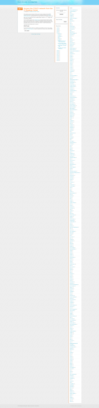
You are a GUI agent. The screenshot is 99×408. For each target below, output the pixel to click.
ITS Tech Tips (72, 186)
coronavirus (71, 89)
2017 (58, 54)
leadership (71, 195)
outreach (71, 254)
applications (71, 31)
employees (71, 126)
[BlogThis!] (25, 30)
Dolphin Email (72, 113)
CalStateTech (72, 53)
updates (71, 363)
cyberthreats (72, 98)
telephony (71, 348)
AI (70, 22)
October (59, 35)
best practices (72, 42)
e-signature (71, 120)
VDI (70, 370)
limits (70, 198)
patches (71, 258)
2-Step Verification (72, 11)
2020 (58, 50)
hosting (71, 168)
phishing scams (72, 264)
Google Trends (72, 154)
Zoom (71, 400)
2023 (58, 30)
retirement (71, 298)
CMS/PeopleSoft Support (73, 79)
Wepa (71, 389)
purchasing (71, 288)
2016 (58, 55)
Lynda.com (71, 206)
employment (72, 127)
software (71, 321)
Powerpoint (71, 273)
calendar (71, 52)
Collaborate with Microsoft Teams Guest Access (62, 41)
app (70, 30)
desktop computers (73, 105)
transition (71, 359)
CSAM (71, 94)
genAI (71, 149)
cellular (71, 57)
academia (71, 15)
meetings (71, 210)
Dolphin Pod (71, 115)
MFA (70, 212)
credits (71, 93)
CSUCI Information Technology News (27, 2)
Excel (71, 135)
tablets (71, 339)
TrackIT (71, 356)
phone (71, 265)
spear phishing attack (73, 324)
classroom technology (73, 75)
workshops (71, 398)
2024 (58, 29)
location (71, 205)
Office (71, 242)
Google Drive (72, 153)
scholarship (71, 302)
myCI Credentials (72, 231)
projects (71, 287)
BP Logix (71, 45)
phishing (71, 262)
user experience (72, 367)
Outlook (71, 253)
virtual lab (71, 375)
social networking (72, 320)
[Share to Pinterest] (28, 30)
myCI (70, 228)
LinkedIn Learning (72, 202)
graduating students (73, 157)
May (59, 37)
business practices (72, 48)
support (71, 335)
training (71, 357)
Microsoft (71, 213)
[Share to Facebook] (27, 30)
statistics (71, 328)
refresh (71, 292)
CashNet (71, 56)
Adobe (71, 19)
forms (71, 145)
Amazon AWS (72, 26)
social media (72, 318)
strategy (71, 332)
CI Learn (71, 68)
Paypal (71, 261)
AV (70, 37)
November (59, 33)
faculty (71, 138)
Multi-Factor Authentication (74, 227)
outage (71, 250)
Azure (71, 41)
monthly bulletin (72, 221)
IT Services (71, 182)
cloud (70, 78)
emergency (71, 124)
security (71, 303)
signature (71, 314)
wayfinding (71, 385)
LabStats (71, 191)
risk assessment (72, 299)
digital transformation (73, 109)
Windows (71, 390)
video (70, 372)
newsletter (71, 239)
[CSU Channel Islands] (24, 0)
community (71, 83)
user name (71, 368)
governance (71, 156)
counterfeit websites (73, 90)
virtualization (72, 378)
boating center (32, 11)
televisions (71, 349)
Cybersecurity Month (73, 97)
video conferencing (72, 374)
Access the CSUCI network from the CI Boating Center (38, 9)
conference (71, 87)
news (70, 238)
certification (71, 59)
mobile (71, 217)
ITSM (71, 187)
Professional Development (74, 284)
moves (71, 224)
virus (70, 379)
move (71, 223)
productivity (71, 283)
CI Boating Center (36, 19)
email (70, 123)
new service (71, 236)
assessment (72, 34)
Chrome (71, 63)
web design (71, 386)
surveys (71, 336)
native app (71, 232)
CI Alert (71, 64)
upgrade (71, 364)
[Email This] (24, 30)
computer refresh (72, 85)
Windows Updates (72, 393)
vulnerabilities (72, 383)
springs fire (71, 325)
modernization (72, 220)
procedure (71, 279)
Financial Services (72, 142)
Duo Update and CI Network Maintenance (62, 48)
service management (73, 309)
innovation (71, 176)
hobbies (71, 165)
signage (71, 313)
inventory (71, 179)
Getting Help (72, 150)
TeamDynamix (72, 345)
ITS (70, 183)
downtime (71, 116)
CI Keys (71, 67)
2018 (58, 53)
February (59, 38)
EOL (70, 131)
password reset (72, 257)
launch (71, 194)
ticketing (71, 352)
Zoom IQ (71, 401)
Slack (71, 317)
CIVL (70, 74)
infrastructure (72, 175)
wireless (38, 11)
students (71, 333)
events (71, 134)
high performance (72, 164)
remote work (72, 295)
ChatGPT (71, 60)
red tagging (71, 291)
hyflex (71, 169)
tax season (71, 340)
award (71, 38)
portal (71, 272)
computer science (72, 86)
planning (71, 269)
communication (72, 82)
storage (71, 329)
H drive (71, 161)
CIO (70, 72)
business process (72, 49)
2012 (58, 60)
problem (71, 277)
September (59, 36)
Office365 (71, 243)
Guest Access (72, 160)
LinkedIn (71, 201)
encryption (71, 128)
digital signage (72, 108)
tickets (71, 353)
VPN (70, 382)
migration (71, 216)
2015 (58, 56)
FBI (70, 139)
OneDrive (71, 246)
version (71, 371)
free (70, 146)
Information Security (73, 171)
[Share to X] (26, 30)
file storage (71, 141)
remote (71, 294)
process (71, 280)
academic (71, 16)
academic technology (73, 18)
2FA (70, 12)
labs (70, 190)
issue (70, 180)
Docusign (71, 112)
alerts (71, 23)
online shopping (72, 247)
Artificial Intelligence (73, 33)
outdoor (71, 251)
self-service (71, 306)
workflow (71, 397)
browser (71, 46)
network (35, 11)
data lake (71, 101)
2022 (58, 31)
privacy (71, 276)
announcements (72, 27)
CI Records (71, 71)
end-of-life (71, 130)
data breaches (72, 100)
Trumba (71, 360)
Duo (70, 119)
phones (71, 268)
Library (71, 197)
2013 (58, 59)
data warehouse (72, 104)
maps (71, 209)
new (70, 235)
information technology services (74, 172)
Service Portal (72, 310)
